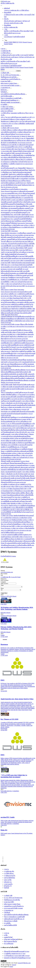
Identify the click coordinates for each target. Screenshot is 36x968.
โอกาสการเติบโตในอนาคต (13, 117)
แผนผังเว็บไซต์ (8, 937)
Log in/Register (8, 36)
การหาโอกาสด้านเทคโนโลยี (26, 121)
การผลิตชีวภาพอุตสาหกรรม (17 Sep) (14, 953)
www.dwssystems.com (7, 572)
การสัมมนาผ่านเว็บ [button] (6, 55)
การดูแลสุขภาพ (5, 87)
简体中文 (15, 42)
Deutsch (25, 42)
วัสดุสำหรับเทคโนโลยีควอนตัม (10, 178)
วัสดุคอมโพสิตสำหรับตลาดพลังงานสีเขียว (13, 493)
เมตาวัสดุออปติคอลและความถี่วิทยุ (11, 140)
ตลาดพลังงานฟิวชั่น (23, 302)
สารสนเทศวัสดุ (23, 178)
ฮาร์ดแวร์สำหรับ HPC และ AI (23, 432)
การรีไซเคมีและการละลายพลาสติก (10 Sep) (17, 955)
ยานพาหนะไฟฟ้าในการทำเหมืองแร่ (16, 252)
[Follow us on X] (19, 848)
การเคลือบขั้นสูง (27, 147)
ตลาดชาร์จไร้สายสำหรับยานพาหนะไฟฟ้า (13, 286)
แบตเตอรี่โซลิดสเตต (11, 223)
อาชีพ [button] (10, 59)
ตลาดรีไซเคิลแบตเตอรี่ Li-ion (9, 168)
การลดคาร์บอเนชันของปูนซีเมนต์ (22, 300)
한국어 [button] (17, 67)
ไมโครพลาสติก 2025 (15, 499)
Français (29, 42)
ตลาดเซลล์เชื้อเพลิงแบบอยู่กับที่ (22, 316)
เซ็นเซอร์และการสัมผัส (10, 921)
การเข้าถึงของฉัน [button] (10, 61)
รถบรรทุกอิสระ (19, 235)
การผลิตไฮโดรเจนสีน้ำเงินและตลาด (22, 343)
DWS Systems (12, 556)
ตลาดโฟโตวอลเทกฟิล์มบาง (9, 302)
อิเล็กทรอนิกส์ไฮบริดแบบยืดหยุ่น (25, 430)
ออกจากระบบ (16, 33)
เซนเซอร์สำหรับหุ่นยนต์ (13, 413)
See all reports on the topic (23, 134)
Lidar (5, 364)
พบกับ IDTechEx (14, 23)
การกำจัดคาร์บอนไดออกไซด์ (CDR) (16, 298)
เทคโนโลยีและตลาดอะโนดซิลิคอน (11, 221)
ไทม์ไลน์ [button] (31, 55)
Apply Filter (4, 593)
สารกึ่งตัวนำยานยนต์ (20, 275)
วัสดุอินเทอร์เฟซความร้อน (8, 453)
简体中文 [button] (12, 67)
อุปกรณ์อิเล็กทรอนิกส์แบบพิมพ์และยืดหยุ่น (13, 94)
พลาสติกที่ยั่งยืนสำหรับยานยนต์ (12, 185)
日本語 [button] (7, 67)
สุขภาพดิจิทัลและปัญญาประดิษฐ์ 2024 (12, 539)
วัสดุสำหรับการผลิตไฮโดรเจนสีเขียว (19, 174)
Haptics (3, 471)
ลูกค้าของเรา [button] (15, 57)
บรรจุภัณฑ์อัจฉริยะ (12, 142)
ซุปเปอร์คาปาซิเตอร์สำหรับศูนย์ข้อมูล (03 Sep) (17, 958)
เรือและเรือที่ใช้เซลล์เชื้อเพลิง (9, 256)
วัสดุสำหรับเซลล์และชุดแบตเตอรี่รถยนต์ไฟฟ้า (17, 216)
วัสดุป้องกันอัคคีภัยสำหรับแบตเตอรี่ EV (16, 254)
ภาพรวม (6, 933)
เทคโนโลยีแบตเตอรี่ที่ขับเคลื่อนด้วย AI (12, 197)
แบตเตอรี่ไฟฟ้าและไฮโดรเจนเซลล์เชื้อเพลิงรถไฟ (21, 239)
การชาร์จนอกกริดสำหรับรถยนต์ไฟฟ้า (22, 265)
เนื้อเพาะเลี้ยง (24, 324)
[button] (7, 8)
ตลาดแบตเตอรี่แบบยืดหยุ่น (16, 208)
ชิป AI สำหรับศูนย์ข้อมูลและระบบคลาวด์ (16, 419)
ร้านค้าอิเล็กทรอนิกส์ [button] (15, 65)
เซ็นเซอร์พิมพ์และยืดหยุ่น (21, 380)
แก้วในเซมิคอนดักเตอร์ (7, 432)
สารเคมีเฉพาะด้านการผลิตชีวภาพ (18, 484)
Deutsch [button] (21, 67)
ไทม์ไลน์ (5, 556)
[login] (11, 966)
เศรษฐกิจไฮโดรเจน (16, 306)
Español (6, 44)
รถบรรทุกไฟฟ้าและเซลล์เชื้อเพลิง (21, 245)
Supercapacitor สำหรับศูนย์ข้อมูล (10, 449)
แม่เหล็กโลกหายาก (20, 183)
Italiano (11, 44)
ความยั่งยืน (4, 104)
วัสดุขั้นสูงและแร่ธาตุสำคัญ (9, 77)
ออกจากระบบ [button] (13, 63)
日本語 (10, 42)
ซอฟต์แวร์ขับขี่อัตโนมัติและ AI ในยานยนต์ (13, 394)
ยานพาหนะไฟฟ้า (6, 81)
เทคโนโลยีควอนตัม (6, 96)
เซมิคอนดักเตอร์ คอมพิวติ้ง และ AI (14, 919)
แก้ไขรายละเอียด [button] (21, 61)
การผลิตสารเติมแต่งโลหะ (24, 132)
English (6, 42)
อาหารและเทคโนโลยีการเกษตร (10, 85)
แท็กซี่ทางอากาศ (9, 235)
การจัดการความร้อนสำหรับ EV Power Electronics (18, 284)
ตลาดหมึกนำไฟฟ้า (9, 153)
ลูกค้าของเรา (18, 21)
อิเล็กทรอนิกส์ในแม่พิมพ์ (17, 378)
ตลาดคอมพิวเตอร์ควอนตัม (20, 386)
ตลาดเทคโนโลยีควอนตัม (16, 389)
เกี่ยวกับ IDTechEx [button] (6, 57)
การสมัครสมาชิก (14, 10)
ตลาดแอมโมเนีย (22, 291)
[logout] (14, 964)
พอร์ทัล (6, 31)
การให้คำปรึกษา (24, 10)
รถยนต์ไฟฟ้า (19, 269)
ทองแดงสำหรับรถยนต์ (21, 153)
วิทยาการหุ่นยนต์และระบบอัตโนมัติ (11, 98)
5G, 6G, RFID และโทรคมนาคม (10, 75)
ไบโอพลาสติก (10, 149)
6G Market (28, 136)
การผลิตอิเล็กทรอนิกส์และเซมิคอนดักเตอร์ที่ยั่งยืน (19, 451)
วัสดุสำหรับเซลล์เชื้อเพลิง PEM (25, 176)
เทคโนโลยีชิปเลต (25, 425)
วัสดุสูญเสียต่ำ (30, 138)
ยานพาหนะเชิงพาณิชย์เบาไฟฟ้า (18, 248)
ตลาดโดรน (24, 243)
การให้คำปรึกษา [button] (5, 53)
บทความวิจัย (19, 14)
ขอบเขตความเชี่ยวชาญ (18, 113)
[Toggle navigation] (1, 5)
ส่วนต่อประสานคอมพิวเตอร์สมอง (19, 465)
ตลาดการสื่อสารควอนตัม (8, 440)
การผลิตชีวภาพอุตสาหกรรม (16, 164)
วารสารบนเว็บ (27, 14)
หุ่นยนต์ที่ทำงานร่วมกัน (10, 399)
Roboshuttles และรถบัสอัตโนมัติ (18, 273)
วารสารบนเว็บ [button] (24, 55)
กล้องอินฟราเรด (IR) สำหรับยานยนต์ (16, 403)
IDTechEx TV (8, 886)
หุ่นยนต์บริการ (24, 413)
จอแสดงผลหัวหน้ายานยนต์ (13, 471)
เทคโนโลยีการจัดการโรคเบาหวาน (15, 332)
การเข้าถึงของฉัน (14, 31)
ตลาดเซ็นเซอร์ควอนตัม (8, 478)
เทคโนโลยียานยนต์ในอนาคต (12, 258)
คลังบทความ (8, 882)
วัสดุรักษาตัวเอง (13, 505)
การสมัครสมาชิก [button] (6, 50)
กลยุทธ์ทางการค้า (26, 117)
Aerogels (3, 149)
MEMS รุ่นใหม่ (14, 438)
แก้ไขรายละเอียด (24, 31)
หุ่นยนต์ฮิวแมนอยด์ (15, 401)
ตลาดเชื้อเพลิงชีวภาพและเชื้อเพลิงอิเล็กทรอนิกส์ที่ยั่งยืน (17, 507)
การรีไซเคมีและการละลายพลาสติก (23, 490)
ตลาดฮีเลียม (4, 164)
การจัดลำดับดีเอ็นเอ (21, 334)
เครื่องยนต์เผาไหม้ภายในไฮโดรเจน (11, 349)
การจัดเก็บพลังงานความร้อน (19, 225)
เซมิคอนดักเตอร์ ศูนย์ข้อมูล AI (9, 100)
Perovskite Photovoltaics (11, 314)
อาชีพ (21, 23)
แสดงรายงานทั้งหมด (7, 111)
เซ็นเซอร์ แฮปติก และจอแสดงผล (10, 102)
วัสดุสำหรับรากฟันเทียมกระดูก (18, 336)
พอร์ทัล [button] (3, 61)
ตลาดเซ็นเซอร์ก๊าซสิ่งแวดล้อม (25, 469)
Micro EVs (7, 265)
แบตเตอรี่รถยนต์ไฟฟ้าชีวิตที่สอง (23, 219)
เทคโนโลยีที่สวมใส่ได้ (7, 108)
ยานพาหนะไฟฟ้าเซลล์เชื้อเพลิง (10, 345)
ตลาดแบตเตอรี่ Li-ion (7, 212)
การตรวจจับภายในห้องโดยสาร (19, 434)
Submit (18, 70)
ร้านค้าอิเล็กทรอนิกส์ (19, 36)
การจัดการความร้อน (7, 106)
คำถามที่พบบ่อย (8, 943)
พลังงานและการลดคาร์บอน (9, 83)
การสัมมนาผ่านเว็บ (9, 14)
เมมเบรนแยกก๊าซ (9, 497)
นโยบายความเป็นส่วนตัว (11, 939)
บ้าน (2, 556)
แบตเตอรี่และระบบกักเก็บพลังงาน (10, 79)
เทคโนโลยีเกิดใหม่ (9, 877)
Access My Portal (15, 577)
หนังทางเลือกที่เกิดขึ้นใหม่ (11, 157)
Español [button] (31, 67)
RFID (4, 142)
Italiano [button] (3, 69)
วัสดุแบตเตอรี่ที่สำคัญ (22, 206)
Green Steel (7, 306)
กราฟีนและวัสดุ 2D (19, 159)
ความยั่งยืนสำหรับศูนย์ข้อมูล (26, 505)
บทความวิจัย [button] (16, 55)
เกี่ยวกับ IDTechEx (9, 21)
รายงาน (6, 10)
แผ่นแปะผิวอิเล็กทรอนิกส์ (14, 543)
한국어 (20, 42)
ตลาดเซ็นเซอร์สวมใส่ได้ (11, 547)
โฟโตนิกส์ (4, 92)
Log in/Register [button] (5, 65)
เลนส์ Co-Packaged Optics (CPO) (13, 362)
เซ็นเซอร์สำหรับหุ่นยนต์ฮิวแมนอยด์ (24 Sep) (16, 951)
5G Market (22, 136)
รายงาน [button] (3, 48)
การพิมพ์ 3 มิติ (5, 72)
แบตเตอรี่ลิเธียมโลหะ (7, 214)
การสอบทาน (4, 123)
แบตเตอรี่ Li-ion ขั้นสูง (26, 195)
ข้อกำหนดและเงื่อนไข (10, 941)
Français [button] (26, 67)
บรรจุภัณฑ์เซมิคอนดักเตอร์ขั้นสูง (16, 360)
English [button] (3, 67)
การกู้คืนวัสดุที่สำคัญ (17, 155)
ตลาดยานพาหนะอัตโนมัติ (8, 396)
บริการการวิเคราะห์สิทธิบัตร (17, 123)
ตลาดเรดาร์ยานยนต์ (28, 392)
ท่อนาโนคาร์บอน (19, 149)
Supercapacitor (21, 223)
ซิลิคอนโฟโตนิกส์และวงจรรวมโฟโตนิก (19, 366)
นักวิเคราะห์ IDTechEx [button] (25, 57)
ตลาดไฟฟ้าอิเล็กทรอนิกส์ (26, 438)
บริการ (3, 117)
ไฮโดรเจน (4, 89)
